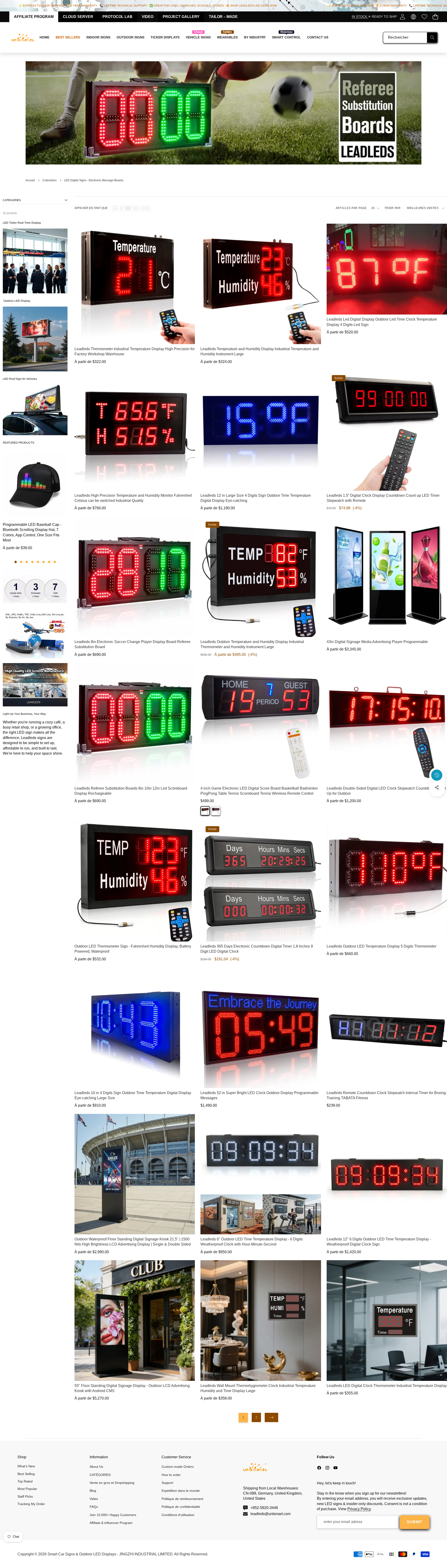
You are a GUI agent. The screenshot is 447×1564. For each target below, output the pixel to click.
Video (147, 17)
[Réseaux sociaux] (436, 787)
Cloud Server (78, 17)
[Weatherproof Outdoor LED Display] (35, 339)
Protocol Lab (117, 17)
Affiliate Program (34, 17)
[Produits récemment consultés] (436, 775)
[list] (115, 208)
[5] (145, 208)
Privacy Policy (359, 1509)
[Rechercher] (432, 37)
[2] (121, 208)
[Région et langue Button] (413, 16)
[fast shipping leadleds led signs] (35, 613)
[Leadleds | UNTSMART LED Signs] (22, 37)
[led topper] (35, 410)
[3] (128, 208)
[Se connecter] (402, 16)
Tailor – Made (223, 17)
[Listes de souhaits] (424, 16)
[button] (435, 16)
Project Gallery (181, 17)
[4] (136, 208)
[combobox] (410, 37)
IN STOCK (360, 16)
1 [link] (243, 1417)
